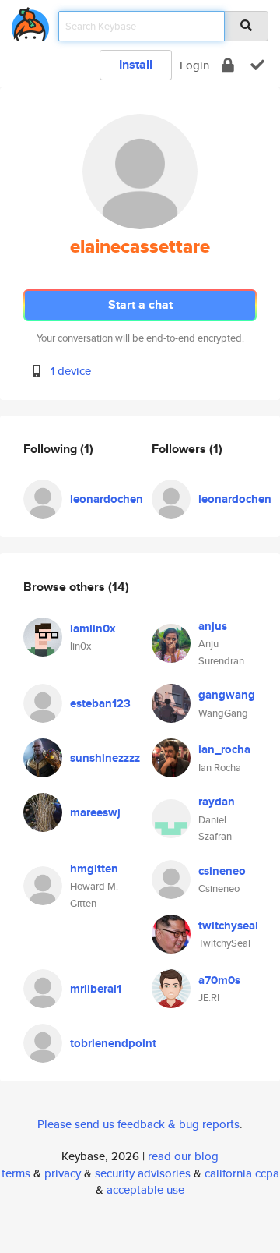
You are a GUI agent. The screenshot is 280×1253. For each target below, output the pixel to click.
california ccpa (242, 1173)
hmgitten (94, 868)
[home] (30, 21)
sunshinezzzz (105, 757)
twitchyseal (228, 925)
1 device (71, 371)
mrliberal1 (95, 988)
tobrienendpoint (113, 1043)
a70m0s (219, 980)
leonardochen (106, 499)
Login (194, 65)
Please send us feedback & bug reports (138, 1124)
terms (16, 1173)
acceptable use (145, 1189)
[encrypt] (228, 65)
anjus (212, 626)
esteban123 (100, 703)
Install (135, 64)
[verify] (257, 65)
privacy (62, 1173)
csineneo (222, 871)
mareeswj (95, 812)
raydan (216, 801)
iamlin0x (93, 628)
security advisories (143, 1173)
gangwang (226, 694)
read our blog (183, 1156)
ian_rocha (224, 749)
